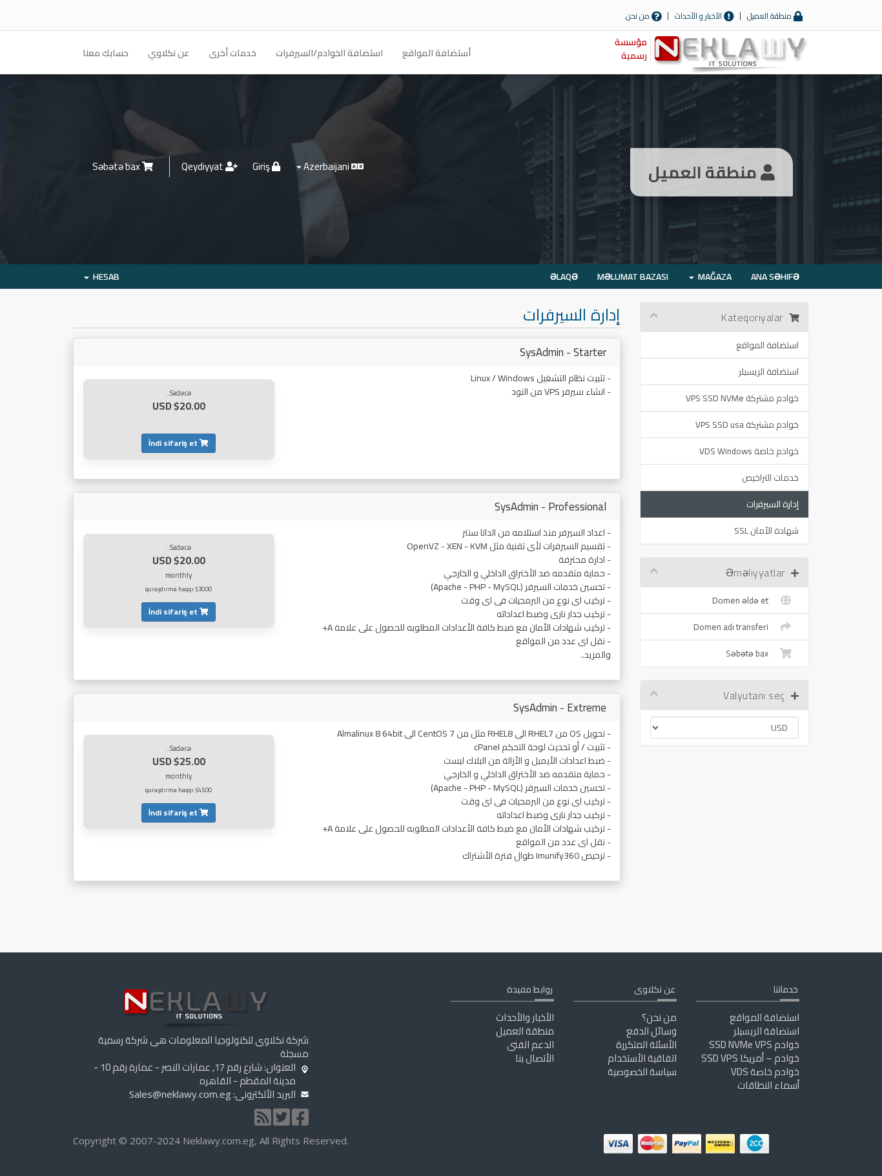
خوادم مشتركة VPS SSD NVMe (742, 398)
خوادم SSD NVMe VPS (754, 1044)
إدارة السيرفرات (772, 504)
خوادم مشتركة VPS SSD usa (747, 424)
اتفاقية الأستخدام (642, 1058)
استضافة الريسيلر (769, 371)
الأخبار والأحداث (525, 1017)
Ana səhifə (775, 276)
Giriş (262, 166)
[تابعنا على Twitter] (281, 1120)
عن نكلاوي (168, 53)
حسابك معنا (105, 53)
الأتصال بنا (534, 1058)
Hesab (104, 276)
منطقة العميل (770, 15)
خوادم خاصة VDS (765, 1071)
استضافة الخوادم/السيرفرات (329, 53)
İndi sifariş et (174, 443)
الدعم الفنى (530, 1044)
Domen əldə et (742, 600)
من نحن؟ (659, 1017)
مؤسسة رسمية (631, 49)
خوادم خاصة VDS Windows (749, 451)
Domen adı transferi (732, 626)
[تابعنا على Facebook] (300, 1120)
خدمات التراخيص (770, 477)
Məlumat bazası (632, 276)
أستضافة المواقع (436, 53)
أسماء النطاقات (768, 1085)
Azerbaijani (326, 166)
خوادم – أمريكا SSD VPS (750, 1058)
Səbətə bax (117, 166)
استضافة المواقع (767, 345)
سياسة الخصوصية (642, 1071)
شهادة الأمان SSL (766, 530)
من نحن (638, 15)
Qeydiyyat (203, 166)
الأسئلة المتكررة (646, 1044)
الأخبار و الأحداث (699, 15)
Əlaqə (564, 276)
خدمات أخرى (232, 53)
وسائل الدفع (651, 1031)
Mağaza (713, 276)
